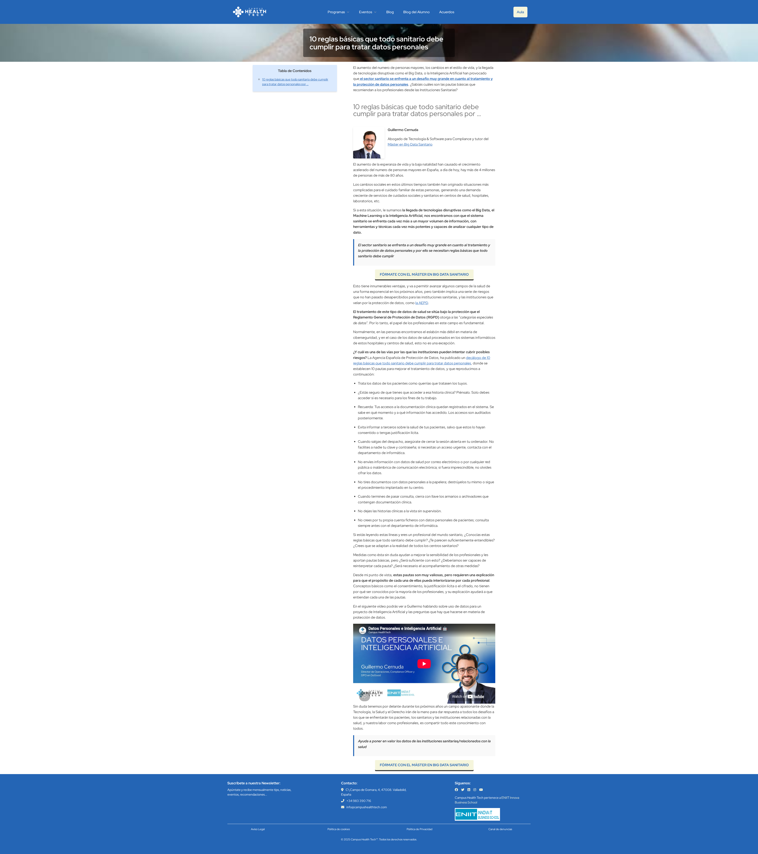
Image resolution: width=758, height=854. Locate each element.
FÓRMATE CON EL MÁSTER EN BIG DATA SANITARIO (424, 274)
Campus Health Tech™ (364, 839)
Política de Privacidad (419, 829)
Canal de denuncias (500, 829)
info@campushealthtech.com (366, 807)
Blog (390, 12)
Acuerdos (446, 12)
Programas (336, 12)
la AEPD (421, 303)
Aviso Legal (258, 829)
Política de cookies (338, 829)
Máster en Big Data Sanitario (410, 144)
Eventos (365, 12)
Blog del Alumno (416, 12)
